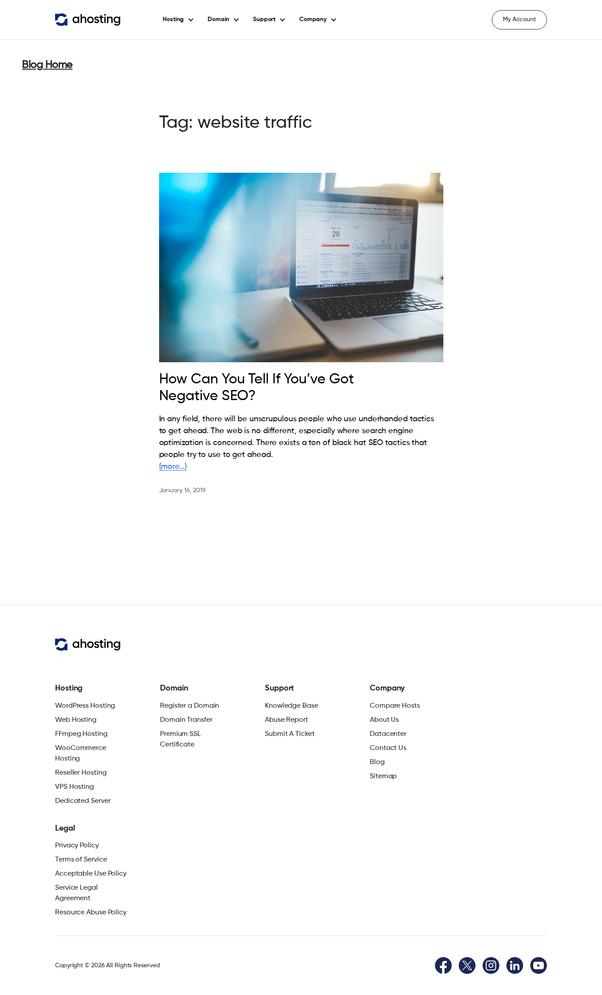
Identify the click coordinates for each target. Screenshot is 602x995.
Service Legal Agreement (76, 893)
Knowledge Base (291, 705)
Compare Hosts (395, 705)
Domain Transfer (186, 720)
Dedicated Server (82, 801)
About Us (384, 720)
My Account (519, 19)
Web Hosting (76, 720)
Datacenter (388, 734)
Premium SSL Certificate (180, 739)
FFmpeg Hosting (81, 734)
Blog (377, 762)
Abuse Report (286, 720)
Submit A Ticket (290, 734)
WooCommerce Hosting (80, 753)
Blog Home (47, 64)
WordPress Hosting (85, 705)
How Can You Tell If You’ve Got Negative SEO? (256, 387)
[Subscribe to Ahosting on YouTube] (538, 965)
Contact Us (388, 748)
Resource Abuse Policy (90, 912)
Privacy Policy (77, 845)
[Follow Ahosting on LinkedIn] (514, 965)
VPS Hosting (74, 787)
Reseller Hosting (80, 772)
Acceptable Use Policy (90, 873)
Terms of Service (81, 859)
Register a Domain (189, 705)
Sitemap (383, 776)
